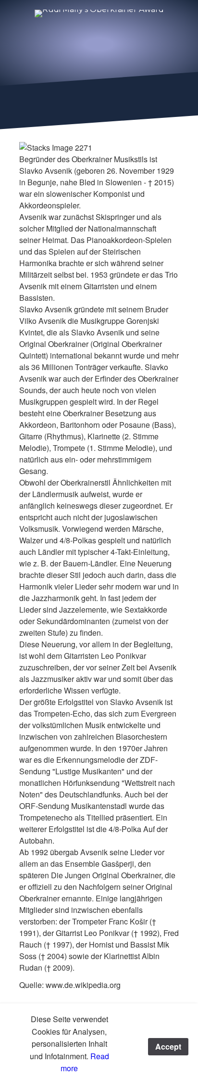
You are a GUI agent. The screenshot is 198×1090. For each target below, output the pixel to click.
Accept (168, 1046)
